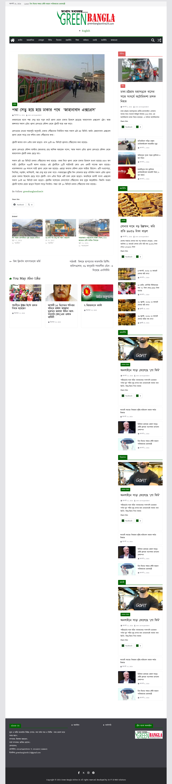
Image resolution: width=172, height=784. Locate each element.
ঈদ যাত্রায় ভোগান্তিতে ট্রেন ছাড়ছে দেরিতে (26, 237)
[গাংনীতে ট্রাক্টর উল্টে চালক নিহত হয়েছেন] (25, 286)
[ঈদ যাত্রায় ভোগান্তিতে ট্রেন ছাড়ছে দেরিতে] (27, 227)
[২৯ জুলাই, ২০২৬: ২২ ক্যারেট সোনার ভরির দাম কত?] (127, 319)
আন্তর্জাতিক (30, 40)
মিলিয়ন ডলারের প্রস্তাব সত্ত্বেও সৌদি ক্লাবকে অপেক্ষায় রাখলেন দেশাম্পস (148, 427)
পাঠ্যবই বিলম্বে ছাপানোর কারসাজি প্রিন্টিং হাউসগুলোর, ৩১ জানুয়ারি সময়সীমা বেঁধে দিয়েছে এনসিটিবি (89, 266)
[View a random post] (159, 40)
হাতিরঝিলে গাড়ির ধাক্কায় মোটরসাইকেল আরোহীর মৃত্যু (147, 142)
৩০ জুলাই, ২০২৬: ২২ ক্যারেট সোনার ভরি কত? (148, 303)
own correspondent (34, 115)
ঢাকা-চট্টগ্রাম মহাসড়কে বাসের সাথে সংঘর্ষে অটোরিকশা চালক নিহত (138, 97)
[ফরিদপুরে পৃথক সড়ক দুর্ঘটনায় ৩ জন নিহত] (127, 158)
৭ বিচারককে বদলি (93, 305)
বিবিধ (50, 40)
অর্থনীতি (104, 40)
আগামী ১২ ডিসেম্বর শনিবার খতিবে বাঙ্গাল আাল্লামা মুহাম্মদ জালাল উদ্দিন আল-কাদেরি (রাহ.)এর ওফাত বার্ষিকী (61, 311)
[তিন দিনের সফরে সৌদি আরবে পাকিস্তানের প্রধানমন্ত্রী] (127, 444)
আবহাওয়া (114, 40)
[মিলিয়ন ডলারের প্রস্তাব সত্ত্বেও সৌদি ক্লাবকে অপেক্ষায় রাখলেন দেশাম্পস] (127, 429)
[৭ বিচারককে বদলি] (97, 286)
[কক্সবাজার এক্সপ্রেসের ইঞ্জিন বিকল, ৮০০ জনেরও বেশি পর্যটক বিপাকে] (94, 227)
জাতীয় (20, 40)
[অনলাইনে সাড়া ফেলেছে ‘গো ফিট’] (140, 348)
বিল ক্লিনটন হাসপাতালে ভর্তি (26, 261)
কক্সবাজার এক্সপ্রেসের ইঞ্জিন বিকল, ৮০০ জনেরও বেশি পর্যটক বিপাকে (93, 239)
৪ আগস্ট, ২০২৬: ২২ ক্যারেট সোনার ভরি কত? (147, 272)
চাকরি (95, 40)
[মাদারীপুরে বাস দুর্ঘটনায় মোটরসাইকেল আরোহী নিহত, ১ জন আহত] (127, 174)
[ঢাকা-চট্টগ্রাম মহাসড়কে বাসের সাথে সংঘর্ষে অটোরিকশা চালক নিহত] (140, 70)
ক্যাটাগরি (108, 725)
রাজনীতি (68, 40)
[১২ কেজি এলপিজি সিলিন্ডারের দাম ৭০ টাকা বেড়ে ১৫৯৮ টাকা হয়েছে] (127, 290)
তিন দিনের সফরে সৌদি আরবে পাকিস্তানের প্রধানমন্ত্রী (47, 4)
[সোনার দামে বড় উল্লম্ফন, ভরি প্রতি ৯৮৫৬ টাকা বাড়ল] (140, 205)
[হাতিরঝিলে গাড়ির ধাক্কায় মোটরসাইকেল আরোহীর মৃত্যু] (127, 144)
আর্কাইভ (76, 725)
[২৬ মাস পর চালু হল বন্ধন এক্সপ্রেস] (60, 227)
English (86, 31)
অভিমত (86, 40)
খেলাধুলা (41, 40)
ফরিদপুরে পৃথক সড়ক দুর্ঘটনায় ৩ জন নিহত (149, 157)
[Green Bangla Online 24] (12, 40)
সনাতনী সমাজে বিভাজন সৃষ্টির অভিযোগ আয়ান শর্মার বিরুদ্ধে (138, 411)
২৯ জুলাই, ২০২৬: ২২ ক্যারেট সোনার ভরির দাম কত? (148, 317)
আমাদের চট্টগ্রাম (125, 365)
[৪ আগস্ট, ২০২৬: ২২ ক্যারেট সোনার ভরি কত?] (127, 274)
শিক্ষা (77, 40)
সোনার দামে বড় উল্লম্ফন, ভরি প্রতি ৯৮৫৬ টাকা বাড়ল (138, 229)
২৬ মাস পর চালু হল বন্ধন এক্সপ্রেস (57, 237)
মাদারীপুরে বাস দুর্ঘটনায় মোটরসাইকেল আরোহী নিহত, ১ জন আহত (148, 172)
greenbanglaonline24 (33, 191)
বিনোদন (58, 40)
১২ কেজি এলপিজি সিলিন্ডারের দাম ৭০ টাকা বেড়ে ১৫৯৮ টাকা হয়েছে (148, 288)
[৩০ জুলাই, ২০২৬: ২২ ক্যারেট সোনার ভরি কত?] (127, 305)
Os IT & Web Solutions (117, 779)
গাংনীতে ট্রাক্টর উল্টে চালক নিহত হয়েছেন (24, 307)
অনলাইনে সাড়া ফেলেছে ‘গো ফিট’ (140, 370)
